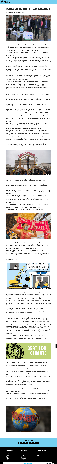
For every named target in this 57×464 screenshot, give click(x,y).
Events (33, 2)
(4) (40, 100)
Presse (40, 2)
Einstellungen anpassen (28, 463)
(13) (11, 304)
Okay (53, 463)
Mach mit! (25, 2)
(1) (13, 55)
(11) (16, 259)
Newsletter (22, 455)
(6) (13, 121)
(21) (21, 391)
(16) (45, 338)
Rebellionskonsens (8, 459)
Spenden (44, 2)
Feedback (56, 346)
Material (7, 456)
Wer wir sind (19, 2)
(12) (42, 298)
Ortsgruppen (7, 453)
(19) (22, 388)
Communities (7, 455)
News (37, 2)
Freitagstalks (23, 456)
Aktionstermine (23, 457)
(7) (10, 134)
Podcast (22, 454)
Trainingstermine (23, 458)
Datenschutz (38, 453)
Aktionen (29, 2)
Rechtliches (7, 458)
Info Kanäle (22, 453)
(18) (47, 377)
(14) (37, 318)
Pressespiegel (23, 460)
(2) (6, 88)
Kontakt (38, 455)
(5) (12, 105)
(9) (12, 193)
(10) (13, 202)
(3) (47, 95)
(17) (14, 374)
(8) (19, 181)
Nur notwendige (48, 463)
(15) (12, 333)
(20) (34, 388)
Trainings (7, 457)
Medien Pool (23, 459)
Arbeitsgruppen (8, 454)
